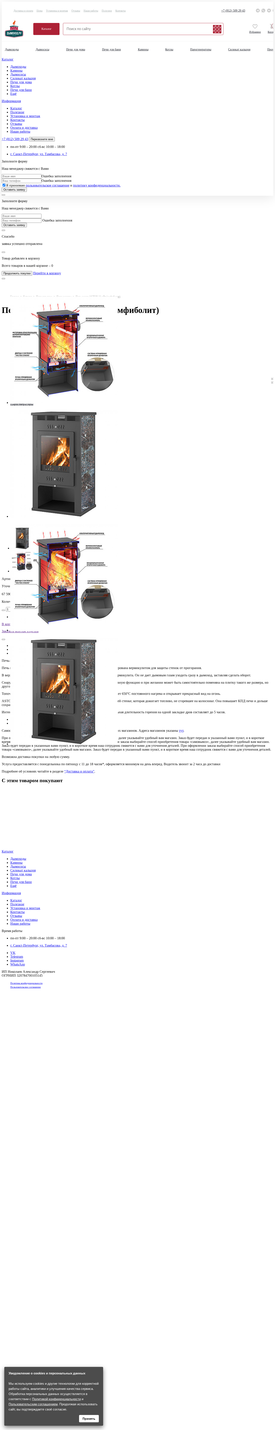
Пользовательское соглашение (25, 987)
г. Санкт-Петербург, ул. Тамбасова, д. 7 (38, 154)
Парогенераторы (200, 49)
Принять (88, 1418)
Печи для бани (111, 49)
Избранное (255, 31)
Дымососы (42, 49)
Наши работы (91, 10)
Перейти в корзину (47, 273)
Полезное (107, 10)
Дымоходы (12, 49)
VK (12, 953)
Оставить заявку (14, 189)
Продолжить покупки (17, 273)
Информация (11, 101)
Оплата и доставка (24, 127)
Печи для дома (75, 49)
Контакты (120, 10)
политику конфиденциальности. (97, 185)
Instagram (17, 960)
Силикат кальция (239, 49)
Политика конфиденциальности (26, 983)
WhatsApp (17, 964)
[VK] (269, 10)
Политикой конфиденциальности (56, 1399)
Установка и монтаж (57, 10)
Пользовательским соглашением (33, 1404)
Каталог (46, 28)
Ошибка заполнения (56, 176)
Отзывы (75, 10)
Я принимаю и (63, 185)
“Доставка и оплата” (79, 771)
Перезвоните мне (42, 139)
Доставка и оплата (23, 10)
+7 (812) (233, 10)
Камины (143, 49)
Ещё (13, 94)
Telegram (16, 956)
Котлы (169, 49)
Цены (40, 10)
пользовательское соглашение (47, 185)
